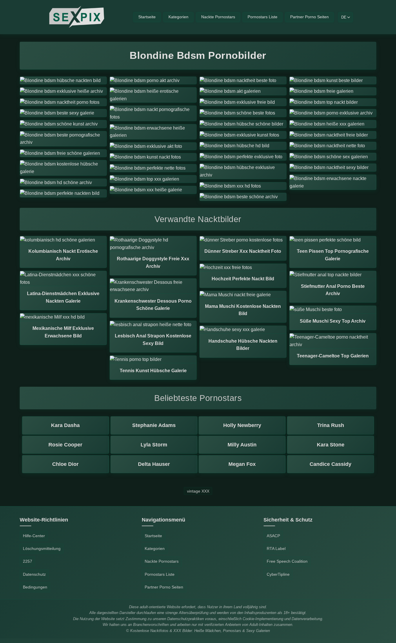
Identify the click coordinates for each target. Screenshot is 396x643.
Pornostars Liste (262, 17)
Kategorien (178, 17)
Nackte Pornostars (218, 17)
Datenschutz (34, 574)
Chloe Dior (65, 464)
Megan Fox (242, 464)
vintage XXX (198, 490)
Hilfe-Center (34, 535)
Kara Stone (330, 445)
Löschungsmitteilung (42, 548)
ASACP (273, 535)
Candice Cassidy (330, 464)
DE (343, 17)
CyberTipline (278, 574)
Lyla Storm (154, 445)
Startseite (147, 17)
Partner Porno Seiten (309, 17)
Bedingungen (35, 587)
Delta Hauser (154, 464)
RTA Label (276, 548)
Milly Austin (242, 445)
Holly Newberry (242, 425)
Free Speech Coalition (287, 561)
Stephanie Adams (154, 425)
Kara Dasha (65, 425)
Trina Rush (330, 425)
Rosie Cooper (65, 445)
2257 (27, 561)
